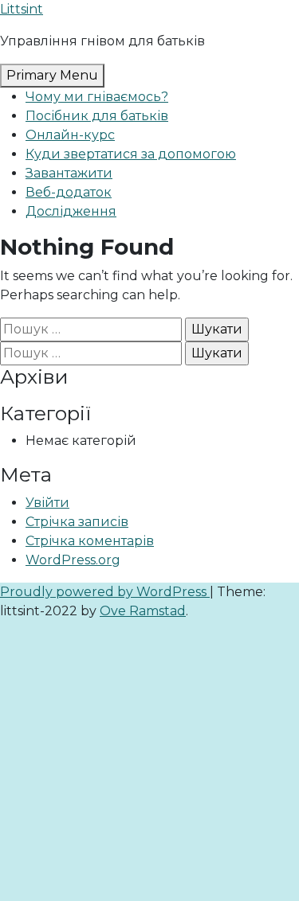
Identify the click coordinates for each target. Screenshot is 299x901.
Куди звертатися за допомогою (131, 154)
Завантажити (69, 173)
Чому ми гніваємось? (97, 96)
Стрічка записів (77, 521)
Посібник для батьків (97, 115)
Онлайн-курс (70, 134)
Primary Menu (52, 75)
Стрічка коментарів (90, 540)
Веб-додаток (69, 192)
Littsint (21, 9)
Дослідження (71, 211)
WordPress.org (73, 560)
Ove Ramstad (143, 610)
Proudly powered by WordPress (105, 591)
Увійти (47, 502)
